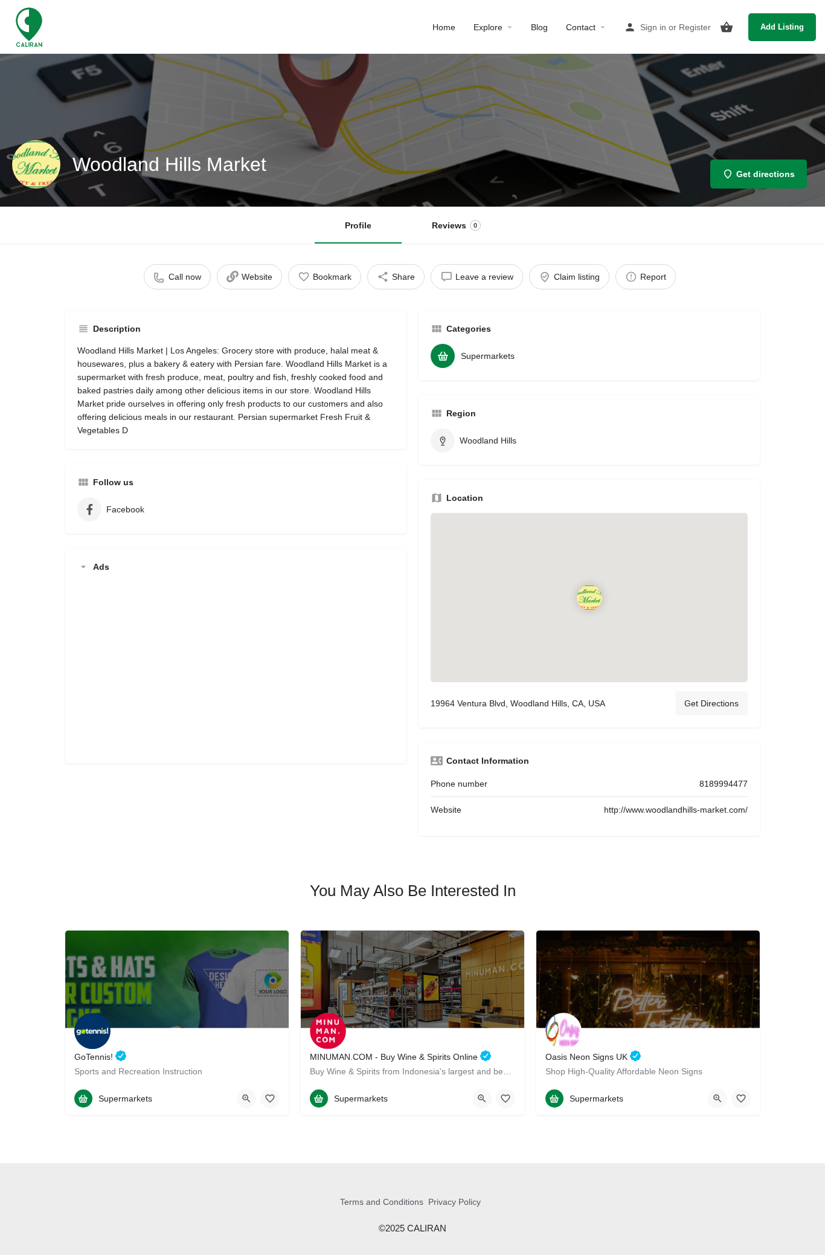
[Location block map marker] (589, 597)
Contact (580, 27)
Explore (487, 27)
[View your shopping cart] (726, 27)
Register (695, 27)
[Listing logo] (36, 164)
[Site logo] (30, 26)
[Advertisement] (235, 666)
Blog (539, 27)
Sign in (653, 27)
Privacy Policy (454, 1202)
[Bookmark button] (270, 1098)
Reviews (454, 225)
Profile (358, 225)
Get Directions (711, 703)
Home (443, 27)
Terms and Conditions (381, 1202)
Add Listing (782, 26)
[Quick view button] (246, 1098)
